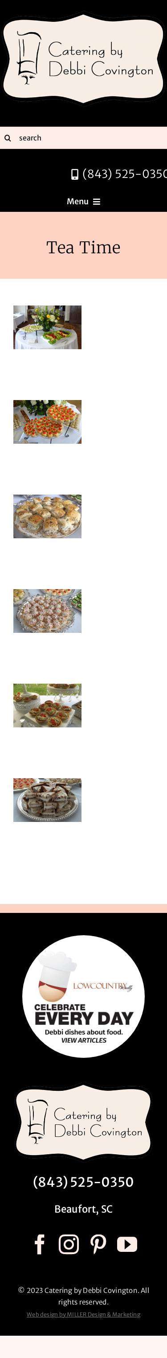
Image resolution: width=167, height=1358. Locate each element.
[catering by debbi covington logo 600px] (83, 12)
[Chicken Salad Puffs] (47, 500)
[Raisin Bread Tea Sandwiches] (47, 784)
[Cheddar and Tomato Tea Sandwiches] (47, 405)
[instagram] (69, 1244)
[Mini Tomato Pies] (47, 689)
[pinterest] (98, 1244)
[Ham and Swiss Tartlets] (47, 594)
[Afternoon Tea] (47, 311)
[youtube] (127, 1244)
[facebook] (40, 1244)
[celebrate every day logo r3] (83, 938)
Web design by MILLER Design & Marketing (83, 1314)
